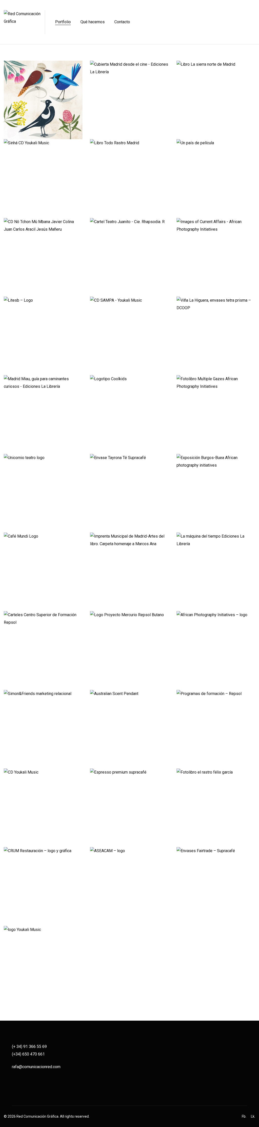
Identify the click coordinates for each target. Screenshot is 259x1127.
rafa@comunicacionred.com (36, 1066)
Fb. (244, 1116)
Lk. (253, 1116)
